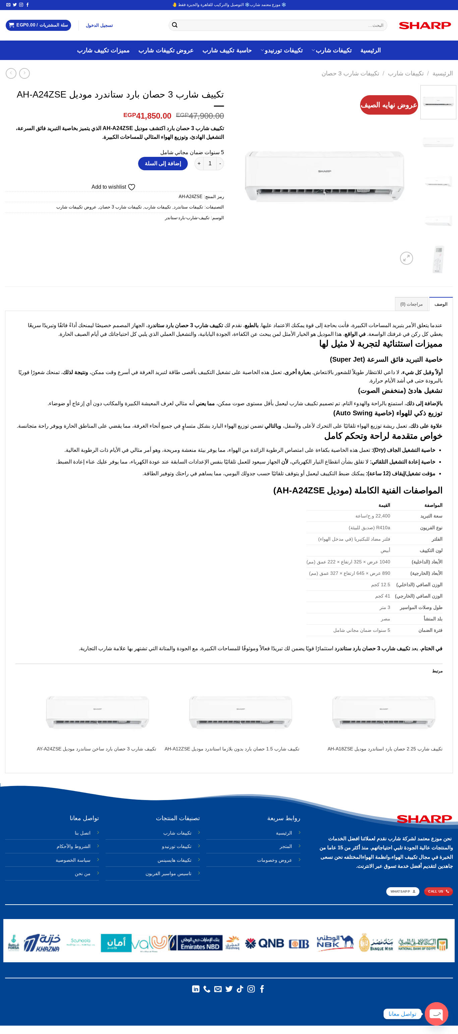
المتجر (286, 846)
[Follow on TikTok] (240, 989)
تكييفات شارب (334, 50)
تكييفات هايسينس (174, 860)
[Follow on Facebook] (27, 5)
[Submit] (175, 25)
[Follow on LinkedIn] (195, 989)
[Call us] (207, 989)
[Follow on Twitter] (15, 5)
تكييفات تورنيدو (283, 50)
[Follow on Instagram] (21, 5)
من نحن (83, 873)
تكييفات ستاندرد (188, 206)
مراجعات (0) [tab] (411, 304)
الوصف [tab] (441, 304)
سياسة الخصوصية (73, 860)
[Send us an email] (8, 5)
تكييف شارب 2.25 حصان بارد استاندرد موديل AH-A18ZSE (385, 748)
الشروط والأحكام (74, 846)
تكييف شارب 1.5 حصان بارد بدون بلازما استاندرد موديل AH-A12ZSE (232, 748)
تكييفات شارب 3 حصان (350, 73)
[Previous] (403, 176)
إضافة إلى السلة (163, 163)
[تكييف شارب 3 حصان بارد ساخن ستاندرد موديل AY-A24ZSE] (88, 711)
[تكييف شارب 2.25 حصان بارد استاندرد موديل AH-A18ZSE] (374, 711)
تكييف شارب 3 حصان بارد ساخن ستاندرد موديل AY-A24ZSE (96, 748)
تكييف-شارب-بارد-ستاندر (187, 217)
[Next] (241, 176)
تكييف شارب (208, 325)
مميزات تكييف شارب (103, 50)
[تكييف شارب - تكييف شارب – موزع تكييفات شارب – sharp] (425, 25)
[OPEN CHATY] (436, 1014)
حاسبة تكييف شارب (227, 50)
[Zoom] (406, 258)
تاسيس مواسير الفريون (168, 873)
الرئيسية (370, 50)
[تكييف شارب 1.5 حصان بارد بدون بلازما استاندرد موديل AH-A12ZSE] (231, 711)
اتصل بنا (83, 833)
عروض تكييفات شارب (166, 50)
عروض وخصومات (274, 860)
